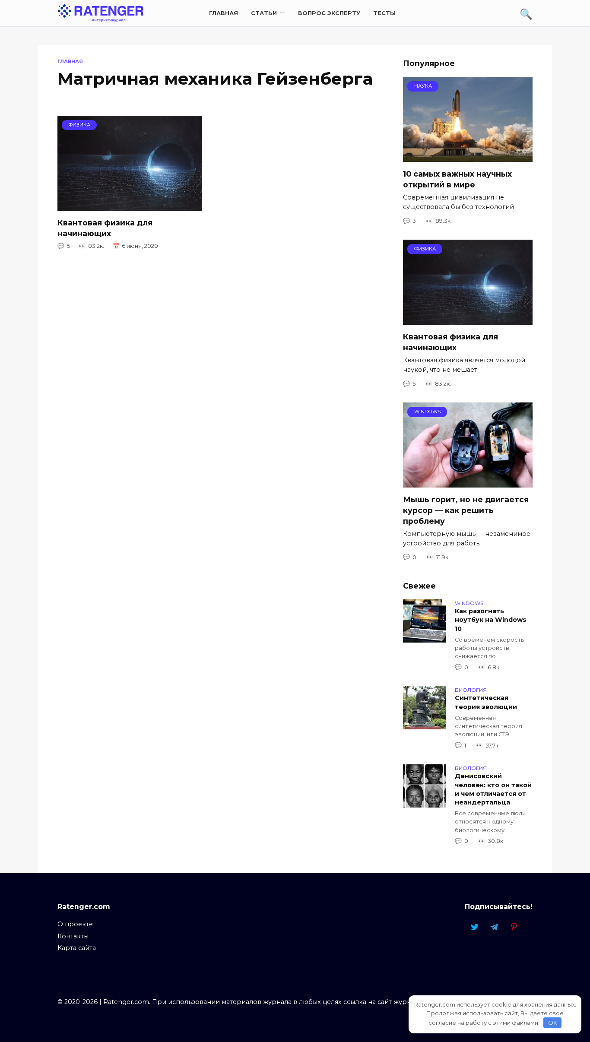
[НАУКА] (468, 156)
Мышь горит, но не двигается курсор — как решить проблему (466, 510)
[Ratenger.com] (100, 13)
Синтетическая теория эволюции (486, 702)
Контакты (73, 936)
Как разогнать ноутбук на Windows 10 (491, 620)
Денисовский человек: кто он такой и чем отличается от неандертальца (493, 789)
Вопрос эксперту (329, 13)
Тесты (384, 13)
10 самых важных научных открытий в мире (457, 179)
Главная (223, 13)
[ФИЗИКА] (129, 205)
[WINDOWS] (468, 482)
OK (552, 1022)
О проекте (75, 924)
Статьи (264, 13)
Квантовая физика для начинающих (104, 228)
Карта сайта (76, 948)
